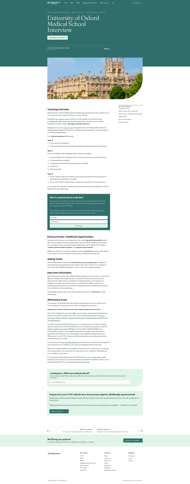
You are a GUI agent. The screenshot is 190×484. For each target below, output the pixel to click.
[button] (104, 3)
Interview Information (125, 119)
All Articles (83, 470)
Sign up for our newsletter (132, 440)
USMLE (78, 2)
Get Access (79, 226)
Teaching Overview (124, 108)
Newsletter (131, 456)
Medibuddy (107, 467)
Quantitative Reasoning (76, 318)
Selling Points (122, 116)
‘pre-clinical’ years (61, 119)
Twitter (106, 463)
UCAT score (71, 324)
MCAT (71, 2)
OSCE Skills (83, 467)
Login (130, 458)
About (106, 456)
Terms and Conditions (128, 480)
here (66, 189)
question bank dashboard (70, 342)
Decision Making (61, 318)
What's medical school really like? (128, 111)
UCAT (65, 2)
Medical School (84, 465)
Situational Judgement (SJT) (95, 318)
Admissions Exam (123, 122)
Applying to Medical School (90, 2)
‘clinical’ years (68, 128)
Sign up (130, 460)
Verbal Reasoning (53, 320)
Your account (136, 2)
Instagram (107, 465)
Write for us (107, 460)
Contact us (107, 458)
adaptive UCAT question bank (57, 329)
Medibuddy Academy (110, 470)
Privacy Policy (138, 480)
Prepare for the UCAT (57, 411)
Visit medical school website (57, 37)
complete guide (95, 357)
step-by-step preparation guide (79, 362)
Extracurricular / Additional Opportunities (130, 114)
